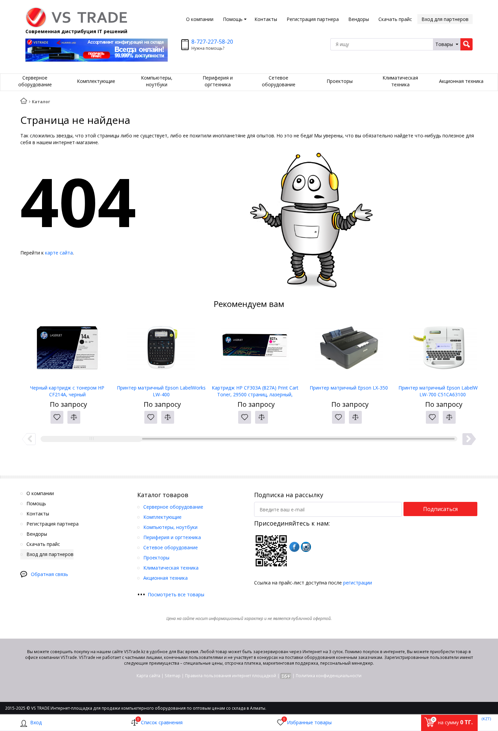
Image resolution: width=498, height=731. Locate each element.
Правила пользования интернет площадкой (230, 676)
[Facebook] (294, 547)
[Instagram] (306, 547)
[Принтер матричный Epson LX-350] (349, 350)
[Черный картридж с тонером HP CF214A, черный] (67, 350)
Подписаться (440, 509)
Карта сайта (148, 676)
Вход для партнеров (445, 19)
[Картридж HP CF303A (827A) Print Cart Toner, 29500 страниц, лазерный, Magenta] (255, 350)
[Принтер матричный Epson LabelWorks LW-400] (161, 350)
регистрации (357, 582)
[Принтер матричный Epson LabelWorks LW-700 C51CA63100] (442, 350)
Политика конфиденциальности (328, 676)
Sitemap (173, 676)
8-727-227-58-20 (212, 41)
